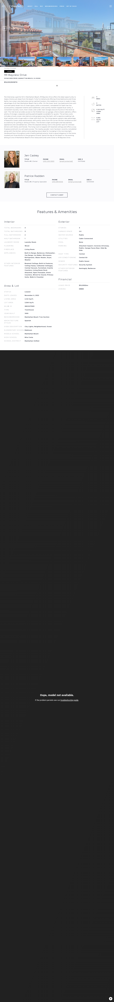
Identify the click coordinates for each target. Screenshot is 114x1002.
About (30, 6)
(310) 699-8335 (57, 182)
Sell (36, 6)
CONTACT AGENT (57, 195)
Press (62, 6)
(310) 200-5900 (48, 161)
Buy (41, 6)
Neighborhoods (51, 6)
